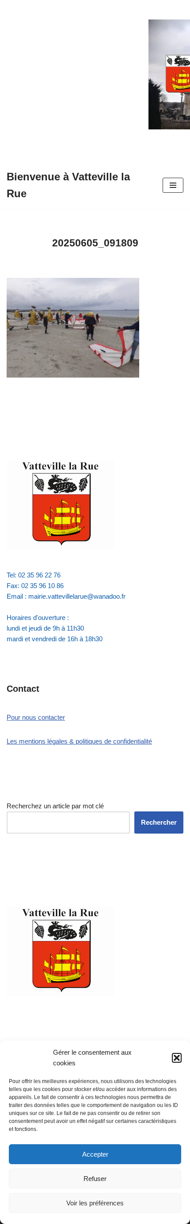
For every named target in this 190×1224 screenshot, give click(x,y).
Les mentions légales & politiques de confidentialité (79, 741)
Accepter (95, 1154)
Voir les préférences (95, 1203)
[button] (176, 1057)
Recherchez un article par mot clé (55, 806)
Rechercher (159, 822)
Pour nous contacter (36, 717)
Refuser (95, 1178)
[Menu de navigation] (173, 185)
